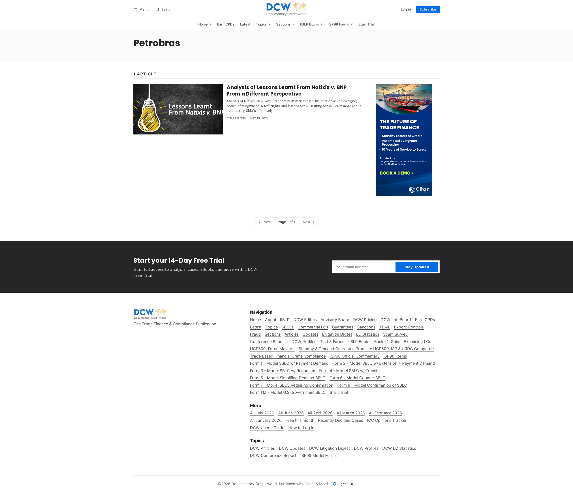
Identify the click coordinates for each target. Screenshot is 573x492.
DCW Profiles (366, 448)
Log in (406, 9)
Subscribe (428, 9)
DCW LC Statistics (399, 448)
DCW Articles (262, 448)
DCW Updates (292, 448)
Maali (323, 483)
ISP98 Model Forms (318, 455)
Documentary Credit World (254, 483)
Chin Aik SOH (236, 118)
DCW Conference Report (273, 455)
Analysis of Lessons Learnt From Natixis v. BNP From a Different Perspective (287, 90)
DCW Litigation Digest (329, 448)
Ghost (310, 483)
